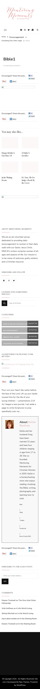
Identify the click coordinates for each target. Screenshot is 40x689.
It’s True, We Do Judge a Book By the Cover (28, 180)
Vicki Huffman (7, 608)
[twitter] (14, 280)
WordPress (21, 685)
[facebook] (4, 280)
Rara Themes (24, 682)
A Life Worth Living (24, 608)
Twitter (22, 520)
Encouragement (16, 37)
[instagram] (9, 280)
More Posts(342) (25, 536)
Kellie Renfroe (28, 423)
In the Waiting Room (28, 618)
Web (21, 512)
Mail (21, 505)
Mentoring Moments (12, 66)
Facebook (23, 528)
